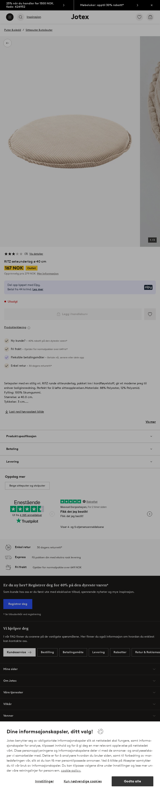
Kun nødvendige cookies (83, 781)
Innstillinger (44, 781)
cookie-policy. (71, 770)
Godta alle (132, 781)
